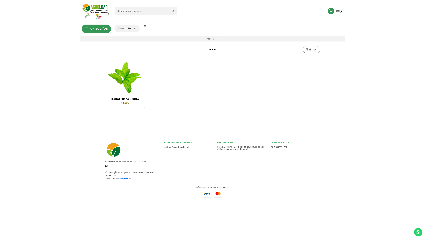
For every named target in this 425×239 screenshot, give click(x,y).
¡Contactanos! (127, 28)
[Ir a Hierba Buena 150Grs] (125, 77)
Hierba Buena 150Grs (125, 99)
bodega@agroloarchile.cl (176, 147)
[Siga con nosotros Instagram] (145, 27)
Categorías (99, 29)
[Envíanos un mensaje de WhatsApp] (418, 232)
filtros (313, 49)
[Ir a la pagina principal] (96, 11)
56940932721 (280, 147)
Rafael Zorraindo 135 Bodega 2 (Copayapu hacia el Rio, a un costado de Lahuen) (240, 148)
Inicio (209, 38)
